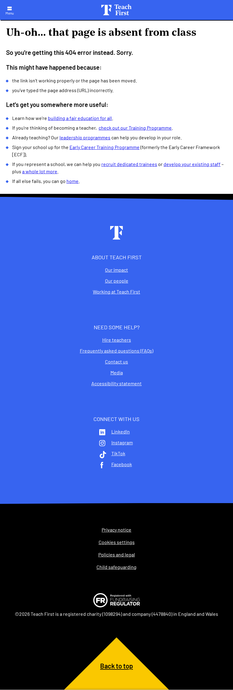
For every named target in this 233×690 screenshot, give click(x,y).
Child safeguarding (116, 567)
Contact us (116, 361)
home (72, 181)
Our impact (116, 269)
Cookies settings (117, 542)
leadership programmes (84, 137)
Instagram (122, 442)
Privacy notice (116, 529)
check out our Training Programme (135, 128)
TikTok (118, 453)
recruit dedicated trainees (129, 164)
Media (116, 372)
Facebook (121, 464)
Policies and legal (116, 554)
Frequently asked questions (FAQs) (116, 350)
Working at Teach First (116, 291)
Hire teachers (116, 339)
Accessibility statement (116, 383)
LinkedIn (120, 431)
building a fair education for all (80, 118)
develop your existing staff (192, 164)
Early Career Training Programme (104, 147)
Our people (116, 280)
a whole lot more (39, 171)
